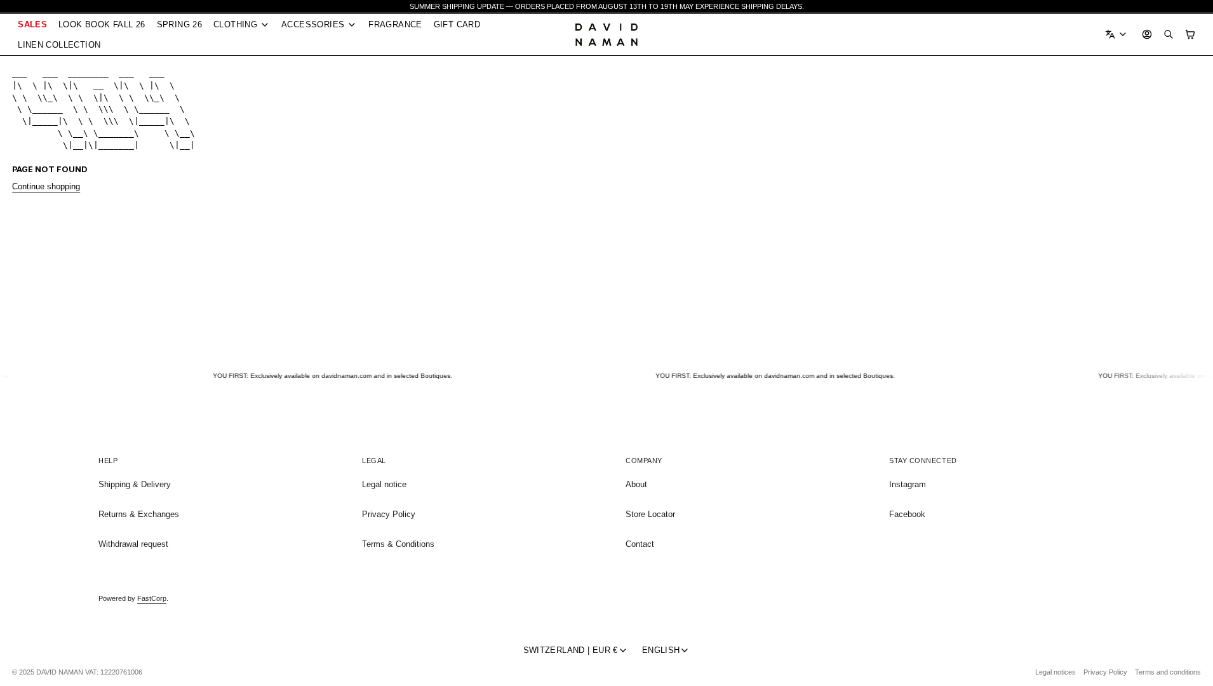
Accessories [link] (312, 25)
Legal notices (1055, 672)
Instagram (907, 484)
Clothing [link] (235, 25)
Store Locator (650, 514)
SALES (32, 24)
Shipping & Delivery (134, 484)
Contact (640, 544)
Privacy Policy (388, 514)
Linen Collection (59, 45)
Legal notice (384, 484)
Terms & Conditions (398, 544)
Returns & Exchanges (138, 514)
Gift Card (457, 24)
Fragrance (395, 24)
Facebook (907, 514)
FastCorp (151, 598)
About (636, 484)
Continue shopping (46, 186)
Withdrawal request (133, 544)
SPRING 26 (179, 24)
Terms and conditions (1168, 672)
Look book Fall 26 (101, 24)
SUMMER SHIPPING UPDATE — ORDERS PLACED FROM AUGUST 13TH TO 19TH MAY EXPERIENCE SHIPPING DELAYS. (607, 6)
